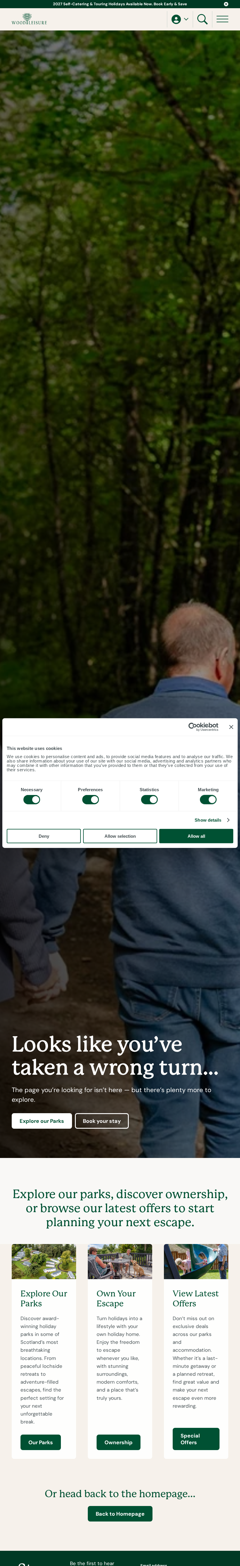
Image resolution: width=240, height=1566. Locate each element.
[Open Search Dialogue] (202, 19)
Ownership (118, 1442)
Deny (44, 835)
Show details (208, 820)
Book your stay (102, 1121)
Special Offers (190, 1439)
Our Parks (40, 1442)
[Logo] (29, 19)
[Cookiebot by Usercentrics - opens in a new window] (192, 727)
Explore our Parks (42, 1121)
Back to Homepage (120, 1513)
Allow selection (120, 835)
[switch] (90, 799)
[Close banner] (231, 727)
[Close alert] (226, 4)
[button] (180, 19)
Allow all (196, 835)
